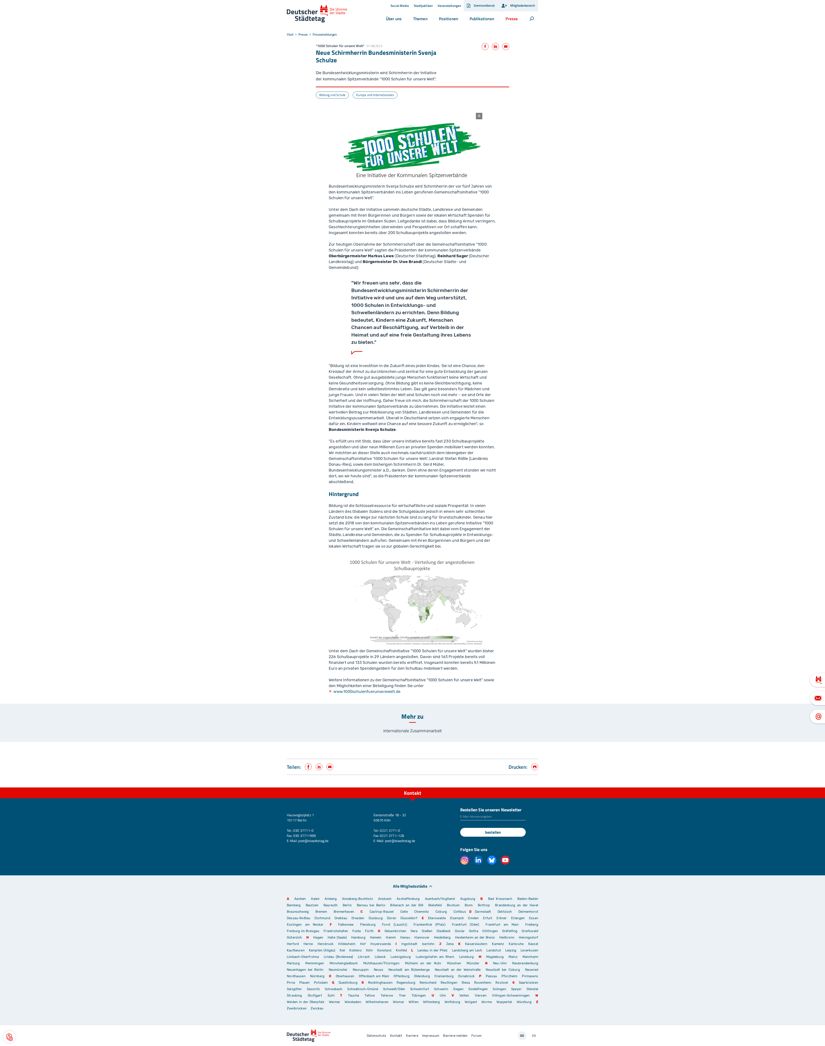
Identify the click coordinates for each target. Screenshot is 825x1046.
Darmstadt (483, 912)
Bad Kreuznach (500, 899)
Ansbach (384, 899)
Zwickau (317, 1008)
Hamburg (358, 937)
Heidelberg (442, 937)
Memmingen (314, 963)
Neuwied (531, 970)
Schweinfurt (419, 989)
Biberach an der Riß (406, 905)
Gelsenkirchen (395, 931)
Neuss (378, 970)
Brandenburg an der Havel (516, 905)
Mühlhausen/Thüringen (381, 963)
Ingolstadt (409, 944)
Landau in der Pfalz (432, 950)
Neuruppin (361, 970)
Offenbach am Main (374, 976)
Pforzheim (509, 976)
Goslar (460, 931)
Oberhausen (345, 976)
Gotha (473, 931)
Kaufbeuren (296, 950)
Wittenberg (431, 1002)
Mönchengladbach (344, 963)
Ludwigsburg (401, 957)
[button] (394, 19)
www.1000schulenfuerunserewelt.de (366, 691)
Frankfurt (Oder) (465, 925)
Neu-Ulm (500, 963)
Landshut (493, 950)
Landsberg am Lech (467, 950)
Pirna (291, 983)
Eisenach (457, 918)
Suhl (331, 995)
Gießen (427, 931)
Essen (533, 918)
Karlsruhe (516, 944)
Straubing (294, 995)
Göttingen (490, 931)
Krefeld (401, 950)
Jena (450, 944)
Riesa (466, 983)
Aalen (315, 899)
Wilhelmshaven (377, 1002)
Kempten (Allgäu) (322, 950)
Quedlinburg (348, 983)
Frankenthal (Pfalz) (429, 925)
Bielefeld (435, 905)
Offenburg (401, 976)
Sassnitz (313, 989)
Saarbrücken (528, 983)
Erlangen (518, 918)
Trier (402, 995)
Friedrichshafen (336, 931)
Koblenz (355, 950)
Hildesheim (346, 944)
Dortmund (322, 918)
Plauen (304, 983)
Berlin (347, 905)
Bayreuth (331, 905)
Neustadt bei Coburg (503, 970)
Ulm (443, 995)
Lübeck (381, 957)
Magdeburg (495, 957)
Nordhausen (296, 976)
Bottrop (484, 905)
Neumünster (338, 970)
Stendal (532, 989)
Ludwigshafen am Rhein (435, 957)
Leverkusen (529, 950)
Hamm (391, 937)
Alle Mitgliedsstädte (410, 886)
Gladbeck (444, 931)
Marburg (293, 963)
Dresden (357, 918)
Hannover (421, 937)
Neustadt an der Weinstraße (458, 970)
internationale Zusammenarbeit (412, 730)
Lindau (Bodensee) (338, 957)
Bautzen (312, 905)
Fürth (369, 931)
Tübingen (419, 995)
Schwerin (441, 989)
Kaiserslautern (476, 944)
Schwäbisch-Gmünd (362, 989)
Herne (308, 944)
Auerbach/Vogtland (440, 899)
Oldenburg (422, 976)
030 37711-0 (303, 830)
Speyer (516, 989)
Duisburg (376, 918)
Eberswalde (437, 918)
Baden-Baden (527, 899)
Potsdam (321, 983)
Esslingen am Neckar (305, 925)
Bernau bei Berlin (372, 905)
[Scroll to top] (534, 787)
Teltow (370, 995)
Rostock (501, 983)
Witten (414, 1002)
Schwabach (334, 989)
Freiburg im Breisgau (303, 931)
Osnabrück (466, 976)
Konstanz (384, 950)
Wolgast (471, 1002)
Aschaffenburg (408, 899)
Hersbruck (326, 944)
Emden (473, 918)
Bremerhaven (344, 912)
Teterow (387, 995)
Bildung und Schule (332, 94)
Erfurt (487, 918)
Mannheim (530, 957)
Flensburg (368, 925)
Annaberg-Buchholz (357, 899)
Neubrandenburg (525, 963)
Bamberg (294, 905)
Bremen (321, 912)
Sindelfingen (478, 989)
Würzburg (524, 1002)
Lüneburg (466, 957)
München (454, 963)
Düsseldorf (408, 918)
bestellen (493, 832)
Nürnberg (317, 976)
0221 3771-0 (390, 830)
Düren (391, 918)
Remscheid (428, 983)
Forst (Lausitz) (394, 925)
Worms (486, 1002)
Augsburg (467, 899)
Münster (473, 963)
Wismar (398, 1002)
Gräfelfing (510, 931)
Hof (363, 944)
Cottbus (460, 912)
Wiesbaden (353, 1002)
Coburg (441, 912)
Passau (491, 976)
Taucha (353, 995)
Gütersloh (294, 937)
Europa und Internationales (375, 94)
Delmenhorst (528, 912)
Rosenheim (482, 983)
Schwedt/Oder (394, 989)
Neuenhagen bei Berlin (305, 970)
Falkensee (346, 925)
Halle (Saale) (337, 937)
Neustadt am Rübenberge (409, 970)
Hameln (376, 937)
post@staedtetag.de (313, 840)
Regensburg (406, 983)
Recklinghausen (380, 983)
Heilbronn (507, 937)
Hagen (318, 937)
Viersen (480, 995)
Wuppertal (504, 1002)
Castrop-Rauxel (382, 912)
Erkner (502, 918)
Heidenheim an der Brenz (475, 937)
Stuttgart (315, 995)
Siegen (458, 989)
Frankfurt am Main (502, 925)
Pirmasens (530, 976)
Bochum (453, 905)
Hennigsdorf (528, 937)
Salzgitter (294, 989)
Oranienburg (444, 976)
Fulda (356, 931)
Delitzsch (505, 912)
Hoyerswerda (380, 944)
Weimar (334, 1002)
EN (534, 1035)
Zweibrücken (297, 1008)
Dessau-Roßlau (298, 918)
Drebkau (341, 918)
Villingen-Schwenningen (511, 995)
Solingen (499, 989)
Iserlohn (428, 944)
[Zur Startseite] (317, 14)
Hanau (405, 937)
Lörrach (364, 957)
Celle (404, 912)
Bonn (469, 905)
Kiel (342, 950)
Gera (414, 931)
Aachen (300, 899)
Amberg (331, 899)
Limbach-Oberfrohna (303, 957)
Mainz (513, 957)
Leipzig (510, 950)
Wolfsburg (452, 1002)
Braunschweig (298, 912)
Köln (369, 950)
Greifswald (530, 931)
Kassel (533, 944)
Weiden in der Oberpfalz (306, 1002)
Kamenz (498, 944)
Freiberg (531, 925)
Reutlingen (449, 983)
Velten (464, 995)
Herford (293, 944)
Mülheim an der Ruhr (423, 963)
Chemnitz (421, 912)
